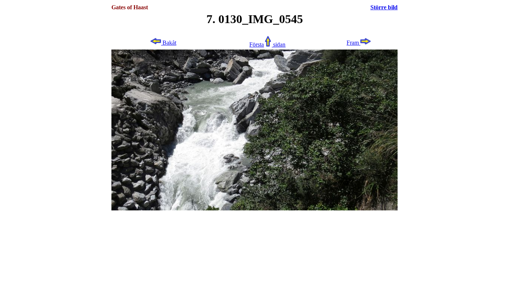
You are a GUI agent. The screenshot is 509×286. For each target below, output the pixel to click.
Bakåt (168, 42)
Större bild (384, 7)
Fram (353, 42)
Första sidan (267, 44)
